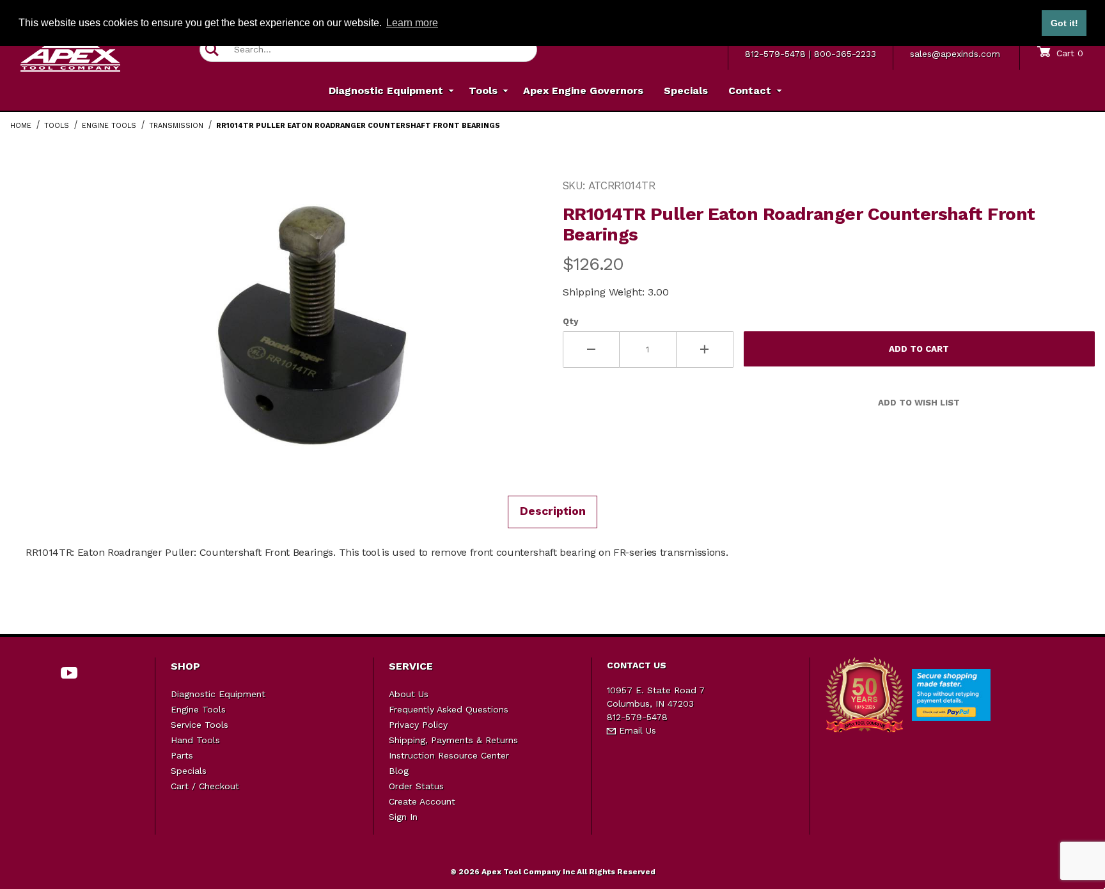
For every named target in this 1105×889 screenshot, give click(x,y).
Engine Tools (198, 709)
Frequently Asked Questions (448, 709)
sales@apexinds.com (955, 54)
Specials (189, 771)
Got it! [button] (1064, 23)
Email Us (636, 730)
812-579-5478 (775, 54)
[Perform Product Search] (212, 49)
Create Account (422, 801)
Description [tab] (553, 511)
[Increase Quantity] (705, 349)
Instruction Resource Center (449, 755)
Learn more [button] (412, 22)
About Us (408, 694)
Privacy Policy (418, 725)
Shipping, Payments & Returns (453, 740)
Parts (182, 755)
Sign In (403, 817)
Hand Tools (195, 740)
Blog (399, 771)
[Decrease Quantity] (591, 349)
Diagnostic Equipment (218, 694)
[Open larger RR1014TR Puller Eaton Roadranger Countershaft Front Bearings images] (308, 326)
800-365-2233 (845, 54)
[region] (35, 321)
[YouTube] (69, 673)
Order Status (416, 786)
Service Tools (199, 725)
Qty (570, 321)
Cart (1068, 53)
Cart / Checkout (205, 786)
